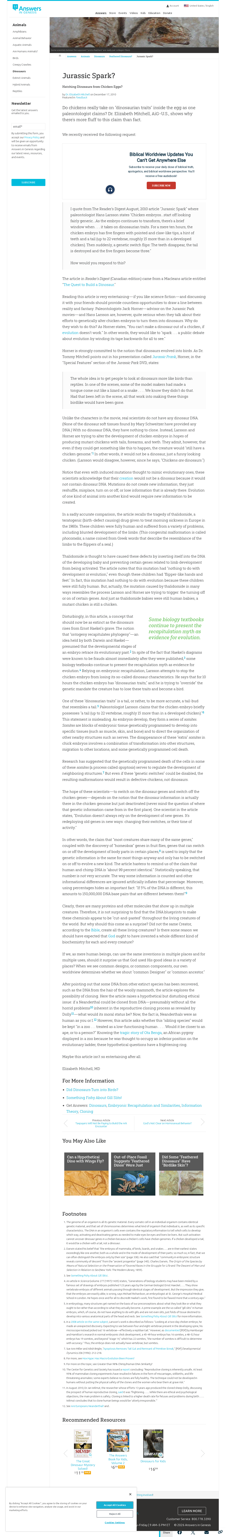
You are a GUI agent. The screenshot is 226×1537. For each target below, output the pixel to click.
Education (154, 12)
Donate (167, 12)
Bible (95, 930)
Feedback (81, 97)
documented (172, 1330)
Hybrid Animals (21, 84)
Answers (100, 12)
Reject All (114, 1514)
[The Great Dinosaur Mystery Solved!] (83, 1443)
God (111, 936)
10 (91, 1007)
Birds (16, 58)
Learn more (192, 1511)
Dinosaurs (99, 56)
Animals (85, 56)
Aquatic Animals (22, 44)
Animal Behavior (22, 38)
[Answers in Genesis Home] (27, 9)
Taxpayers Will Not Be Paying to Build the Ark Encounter (101, 1125)
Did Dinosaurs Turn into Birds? (92, 1089)
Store (112, 12)
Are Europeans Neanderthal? (87, 1406)
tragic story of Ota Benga (141, 1032)
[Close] (130, 1494)
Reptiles (17, 91)
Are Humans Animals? (25, 51)
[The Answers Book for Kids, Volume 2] (118, 1440)
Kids (143, 12)
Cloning (86, 1111)
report (126, 1369)
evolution (70, 332)
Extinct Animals (22, 77)
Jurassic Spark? (144, 56)
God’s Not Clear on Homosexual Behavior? (167, 1123)
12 (95, 1019)
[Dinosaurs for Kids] (153, 1443)
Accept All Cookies (115, 1505)
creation (126, 478)
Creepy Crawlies (22, 64)
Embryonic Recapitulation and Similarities (144, 1105)
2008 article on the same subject (89, 1321)
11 (72, 1013)
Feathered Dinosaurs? (120, 56)
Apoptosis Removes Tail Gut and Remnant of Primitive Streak (138, 1348)
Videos (134, 12)
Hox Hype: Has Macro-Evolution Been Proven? (108, 1358)
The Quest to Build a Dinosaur (89, 284)
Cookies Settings (115, 1522)
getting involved (143, 1494)
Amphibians (19, 31)
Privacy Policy (32, 137)
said (120, 1392)
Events (122, 12)
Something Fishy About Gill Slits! (94, 1097)
